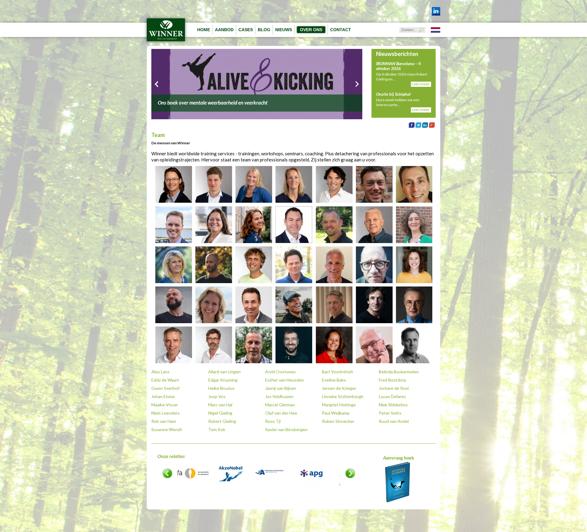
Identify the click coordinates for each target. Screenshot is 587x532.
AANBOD (224, 29)
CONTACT (340, 29)
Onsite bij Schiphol (393, 94)
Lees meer (421, 84)
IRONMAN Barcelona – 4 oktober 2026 (398, 66)
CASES (245, 29)
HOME (203, 29)
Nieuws (283, 29)
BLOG (264, 29)
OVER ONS (311, 29)
